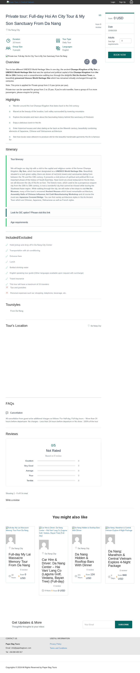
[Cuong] (86, 539)
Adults (111, 37)
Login (113, 2)
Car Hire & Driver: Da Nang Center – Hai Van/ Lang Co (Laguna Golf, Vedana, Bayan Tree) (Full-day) (53, 570)
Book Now (120, 55)
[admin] (20, 539)
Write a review (13, 500)
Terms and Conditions (58, 648)
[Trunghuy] (119, 539)
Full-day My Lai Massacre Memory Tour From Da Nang (20, 559)
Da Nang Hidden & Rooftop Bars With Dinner (84, 559)
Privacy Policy (55, 644)
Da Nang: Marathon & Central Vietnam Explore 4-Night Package (119, 558)
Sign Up (122, 2)
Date (110, 27)
